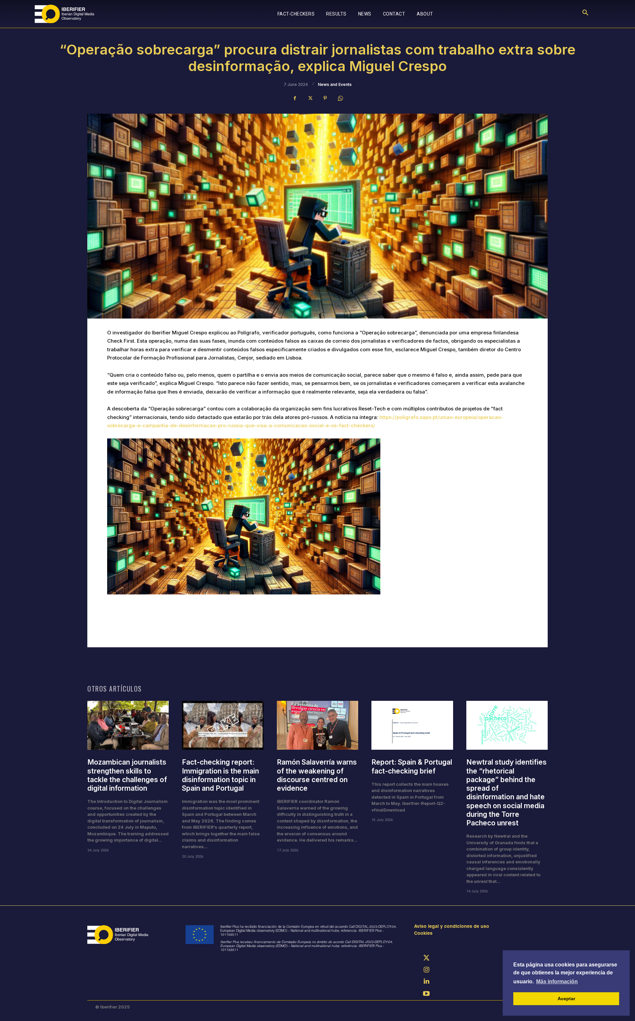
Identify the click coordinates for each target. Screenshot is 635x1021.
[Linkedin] (426, 982)
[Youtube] (426, 994)
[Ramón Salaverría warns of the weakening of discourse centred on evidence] (317, 725)
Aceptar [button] (566, 998)
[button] (585, 14)
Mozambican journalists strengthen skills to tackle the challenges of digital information (127, 775)
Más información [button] (557, 981)
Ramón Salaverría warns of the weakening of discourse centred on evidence (317, 775)
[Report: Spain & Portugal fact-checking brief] (412, 725)
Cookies (423, 933)
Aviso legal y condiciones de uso (451, 927)
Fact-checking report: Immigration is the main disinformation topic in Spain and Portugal (220, 775)
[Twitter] (310, 98)
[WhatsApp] (340, 98)
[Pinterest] (325, 98)
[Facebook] (294, 98)
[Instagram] (426, 970)
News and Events (335, 85)
